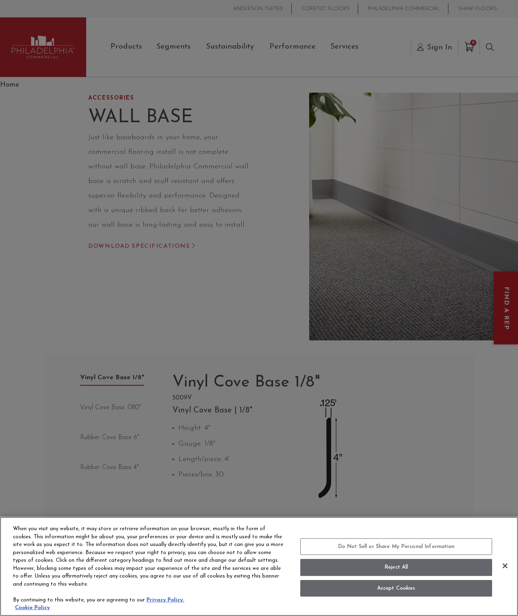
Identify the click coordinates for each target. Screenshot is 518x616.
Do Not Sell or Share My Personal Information (396, 546)
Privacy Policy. (165, 600)
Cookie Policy (32, 607)
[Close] (505, 566)
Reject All (396, 567)
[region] (259, 566)
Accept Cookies (396, 588)
